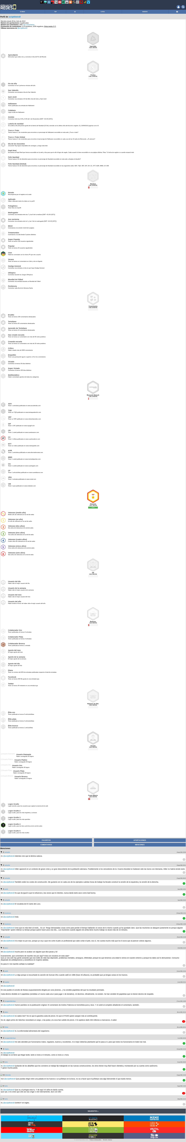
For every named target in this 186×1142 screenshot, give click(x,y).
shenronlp (8, 1075)
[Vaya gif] (77, 2)
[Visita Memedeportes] (154, 1118)
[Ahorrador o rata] (84, 2)
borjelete (6, 982)
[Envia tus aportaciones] (177, 12)
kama (6, 1062)
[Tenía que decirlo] (81, 2)
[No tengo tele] (74, 2)
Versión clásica (107, 1140)
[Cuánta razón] (45, 2)
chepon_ (6, 1049)
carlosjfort (7, 852)
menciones (140, 845)
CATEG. (103, 11)
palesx (6, 948)
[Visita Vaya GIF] (31, 1136)
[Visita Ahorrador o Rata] (93, 1136)
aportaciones (139, 840)
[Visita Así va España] (93, 1124)
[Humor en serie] (66, 2)
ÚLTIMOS (22, 11)
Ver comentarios (28, 24)
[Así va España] (52, 2)
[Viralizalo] (88, 2)
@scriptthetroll (22, 28)
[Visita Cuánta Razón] (93, 1118)
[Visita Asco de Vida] (31, 1124)
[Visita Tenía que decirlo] (31, 1130)
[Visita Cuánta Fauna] (154, 1124)
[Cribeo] (63, 2)
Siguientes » (93, 1111)
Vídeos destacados (95, 1140)
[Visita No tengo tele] (154, 1136)
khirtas (6, 1027)
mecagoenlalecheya (10, 1001)
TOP (55, 11)
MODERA (145, 11)
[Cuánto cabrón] (56, 2)
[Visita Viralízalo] (31, 1118)
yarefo (6, 889)
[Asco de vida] (41, 2)
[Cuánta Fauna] (70, 2)
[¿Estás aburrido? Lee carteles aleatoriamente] (75, 12)
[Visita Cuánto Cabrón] (93, 1130)
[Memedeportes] (48, 2)
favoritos (46, 840)
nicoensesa (7, 913)
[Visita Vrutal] (154, 1130)
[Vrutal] (59, 2)
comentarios (46, 845)
